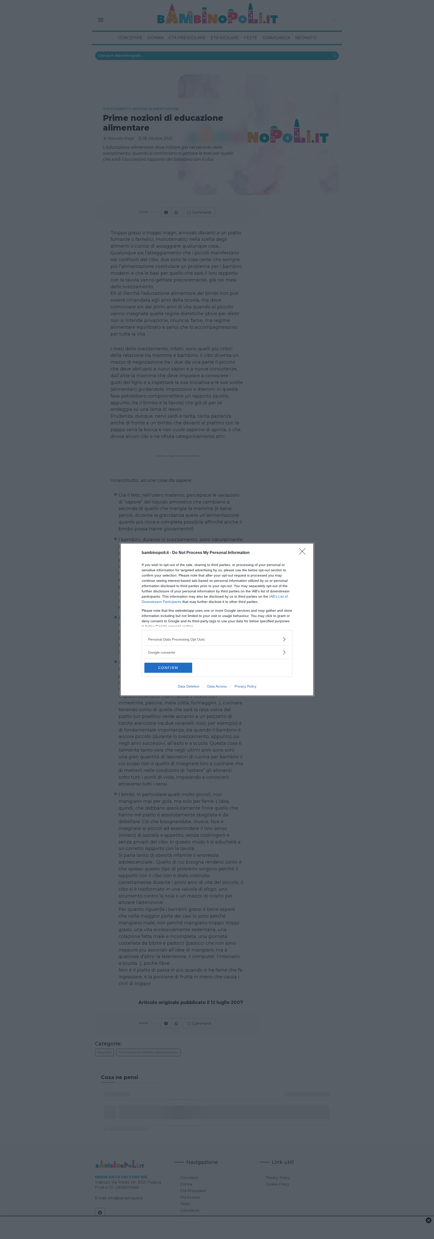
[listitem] (217, 639)
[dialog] (217, 619)
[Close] (304, 553)
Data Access (217, 686)
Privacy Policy (245, 686)
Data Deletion (188, 686)
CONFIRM (168, 668)
